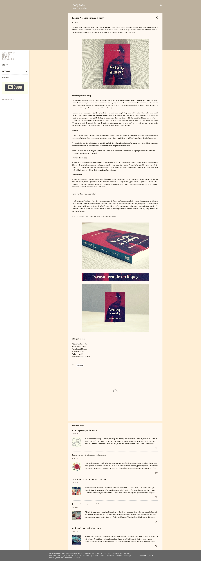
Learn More (141, 555)
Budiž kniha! (79, 5)
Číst (156, 448)
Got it (150, 555)
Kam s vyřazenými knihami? (84, 430)
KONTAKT (5, 57)
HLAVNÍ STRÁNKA (8, 53)
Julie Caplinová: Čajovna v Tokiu (86, 504)
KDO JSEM (6, 55)
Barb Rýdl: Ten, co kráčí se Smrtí (86, 528)
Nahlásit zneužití (8, 99)
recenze (80, 365)
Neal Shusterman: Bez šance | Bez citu (89, 479)
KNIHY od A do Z (8, 59)
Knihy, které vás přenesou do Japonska (89, 455)
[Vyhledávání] (161, 6)
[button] (157, 18)
